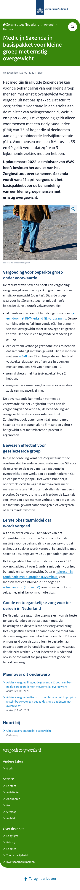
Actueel (49, 24)
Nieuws (8, 29)
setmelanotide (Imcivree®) (21, 587)
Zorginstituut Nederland (22, 24)
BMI (24, 356)
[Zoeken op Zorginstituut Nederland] (72, 26)
